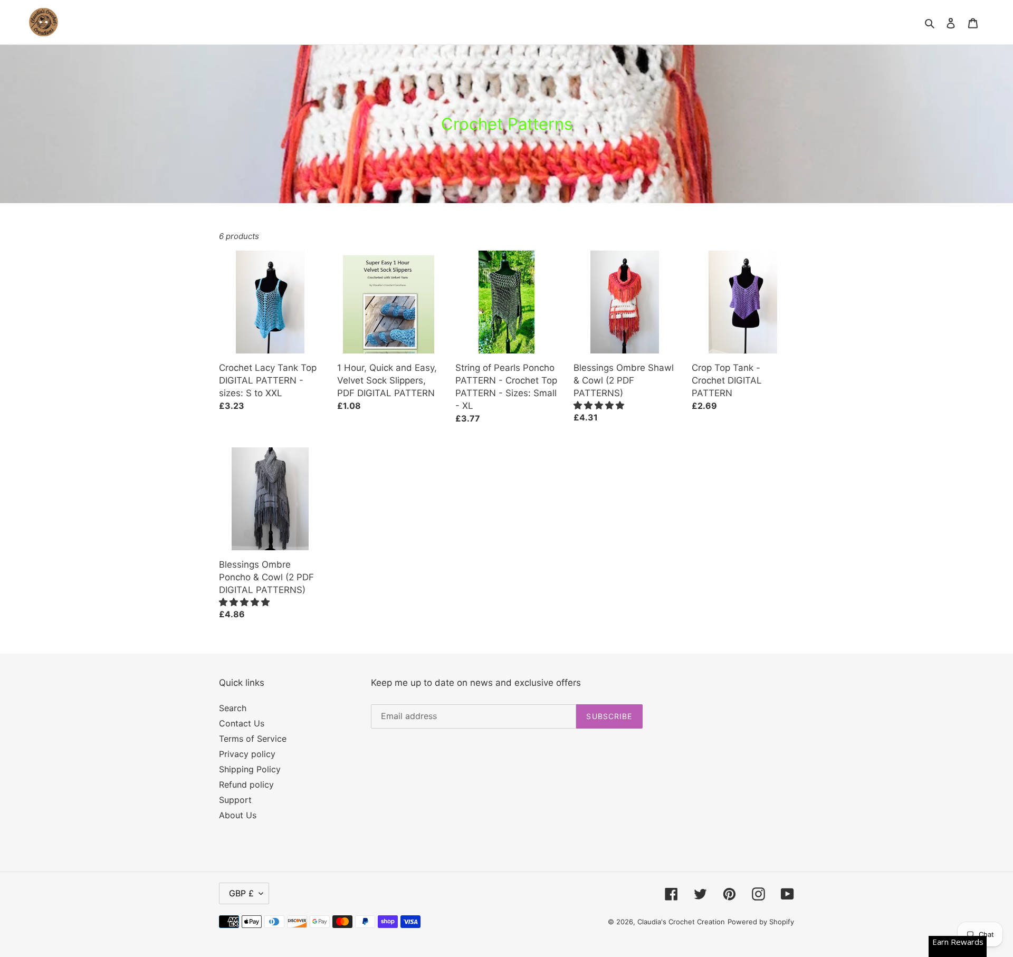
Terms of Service (252, 738)
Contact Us (241, 723)
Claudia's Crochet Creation (681, 921)
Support (235, 800)
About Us (237, 815)
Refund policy (246, 784)
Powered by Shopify (761, 921)
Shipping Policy (250, 769)
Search (232, 708)
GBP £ (241, 893)
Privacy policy (247, 754)
